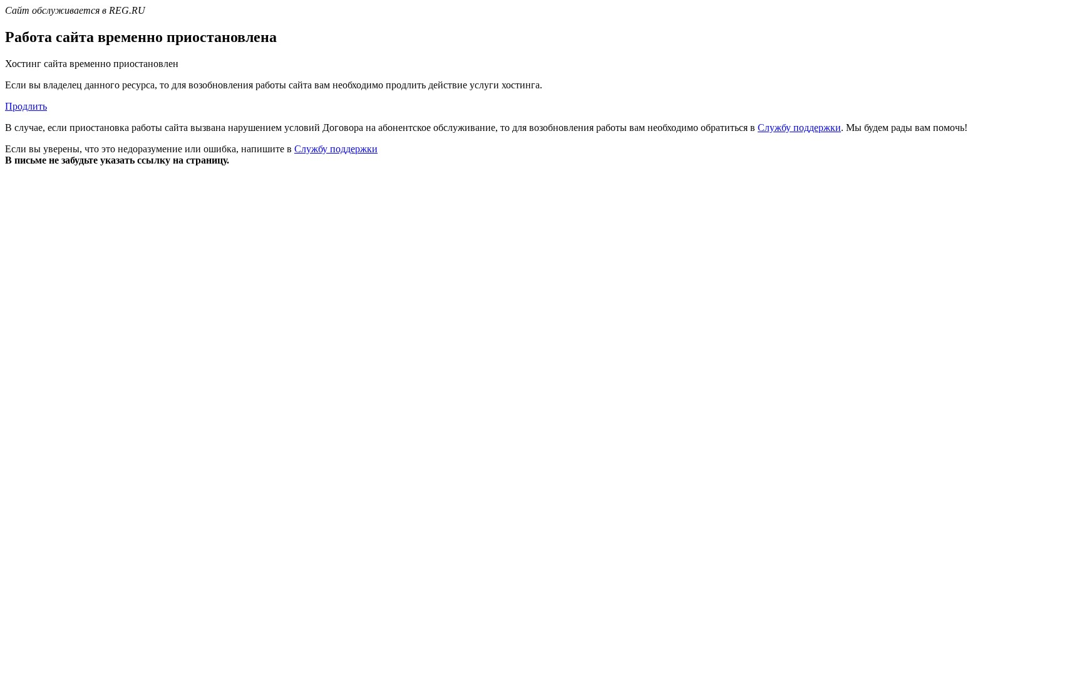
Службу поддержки (799, 127)
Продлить (26, 106)
